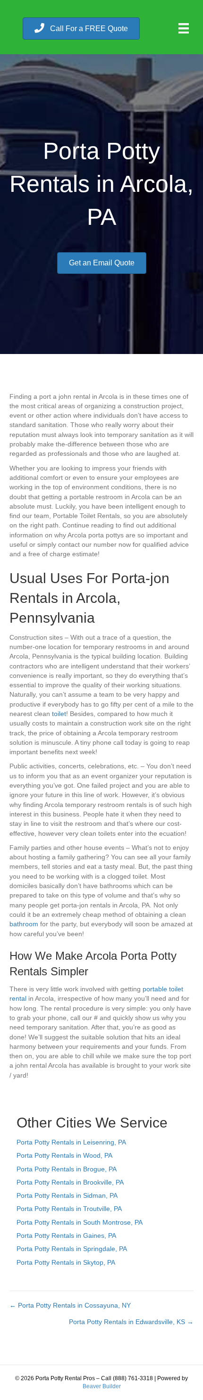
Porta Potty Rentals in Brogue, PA (67, 1169)
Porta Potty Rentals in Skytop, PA (66, 1262)
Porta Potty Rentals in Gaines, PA (66, 1235)
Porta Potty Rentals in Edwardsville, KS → (131, 1322)
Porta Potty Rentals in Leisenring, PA (71, 1142)
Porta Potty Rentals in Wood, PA (64, 1155)
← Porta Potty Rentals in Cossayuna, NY (70, 1305)
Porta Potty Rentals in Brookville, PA (70, 1182)
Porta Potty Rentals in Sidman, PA (67, 1195)
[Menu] (183, 28)
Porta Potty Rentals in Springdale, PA (72, 1248)
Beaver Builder (102, 1386)
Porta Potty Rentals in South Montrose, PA (80, 1222)
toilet (59, 713)
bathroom (23, 924)
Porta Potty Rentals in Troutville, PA (69, 1208)
